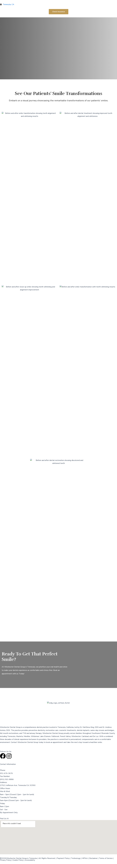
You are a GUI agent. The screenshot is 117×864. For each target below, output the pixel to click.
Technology (75, 858)
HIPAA (85, 858)
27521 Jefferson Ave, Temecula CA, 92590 (17, 785)
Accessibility (30, 860)
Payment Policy (63, 858)
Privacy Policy (5, 860)
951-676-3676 (6, 773)
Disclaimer (93, 858)
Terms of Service (106, 858)
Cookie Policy (18, 860)
